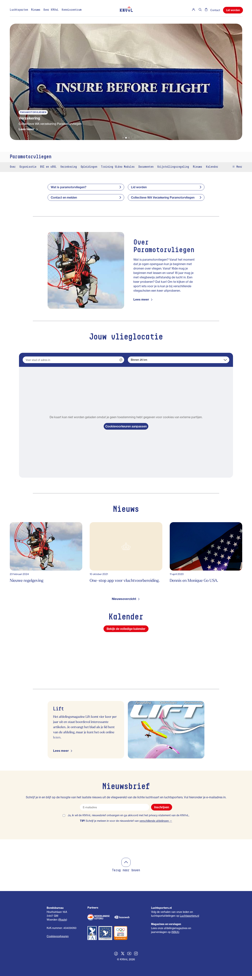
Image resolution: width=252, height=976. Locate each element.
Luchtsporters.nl (189, 915)
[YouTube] (129, 954)
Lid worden (233, 10)
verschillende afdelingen (154, 821)
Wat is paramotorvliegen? (68, 187)
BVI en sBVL (48, 167)
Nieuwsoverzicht (124, 599)
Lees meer (26, 129)
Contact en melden (64, 197)
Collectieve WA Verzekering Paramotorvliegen (162, 197)
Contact (215, 10)
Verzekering (68, 167)
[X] (122, 954)
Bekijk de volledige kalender (126, 629)
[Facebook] (116, 954)
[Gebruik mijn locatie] (121, 359)
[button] (123, 138)
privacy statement (160, 815)
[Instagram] (136, 954)
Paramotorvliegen (30, 157)
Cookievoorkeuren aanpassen (126, 426)
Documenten (145, 167)
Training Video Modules (118, 167)
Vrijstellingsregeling (173, 167)
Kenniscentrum (72, 10)
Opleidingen (89, 167)
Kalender (212, 167)
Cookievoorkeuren (58, 936)
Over (13, 167)
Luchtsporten (19, 10)
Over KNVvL (51, 10)
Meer (238, 167)
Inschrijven (161, 807)
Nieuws (35, 10)
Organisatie (27, 167)
